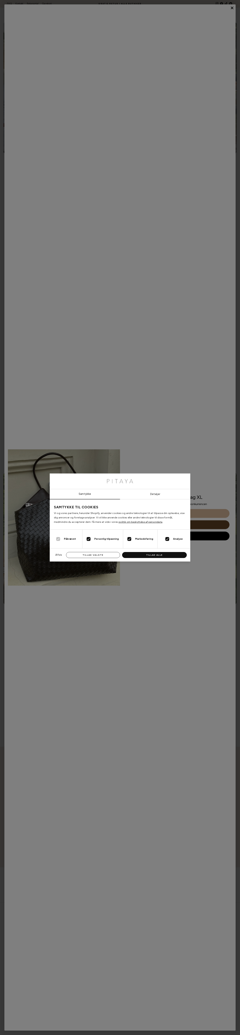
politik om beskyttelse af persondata (141, 521)
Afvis (58, 554)
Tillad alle (154, 555)
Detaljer (155, 494)
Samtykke (85, 493)
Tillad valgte (93, 555)
